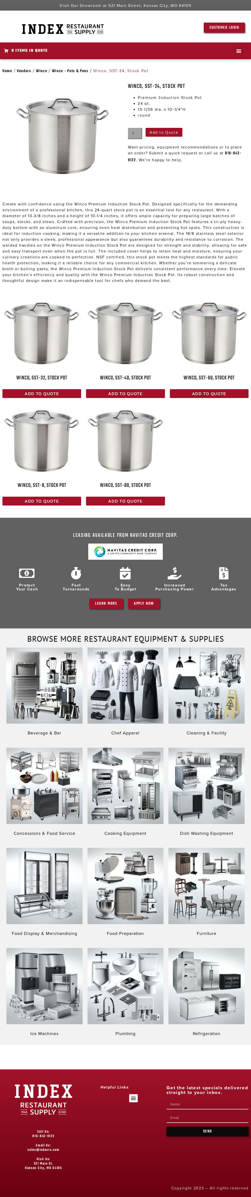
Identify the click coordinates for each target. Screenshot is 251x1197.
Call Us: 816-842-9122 (43, 1134)
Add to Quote (164, 132)
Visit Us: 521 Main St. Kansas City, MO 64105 (43, 1164)
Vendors (24, 71)
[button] (239, 51)
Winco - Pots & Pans (70, 71)
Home (7, 71)
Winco (41, 71)
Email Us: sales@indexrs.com (43, 1148)
